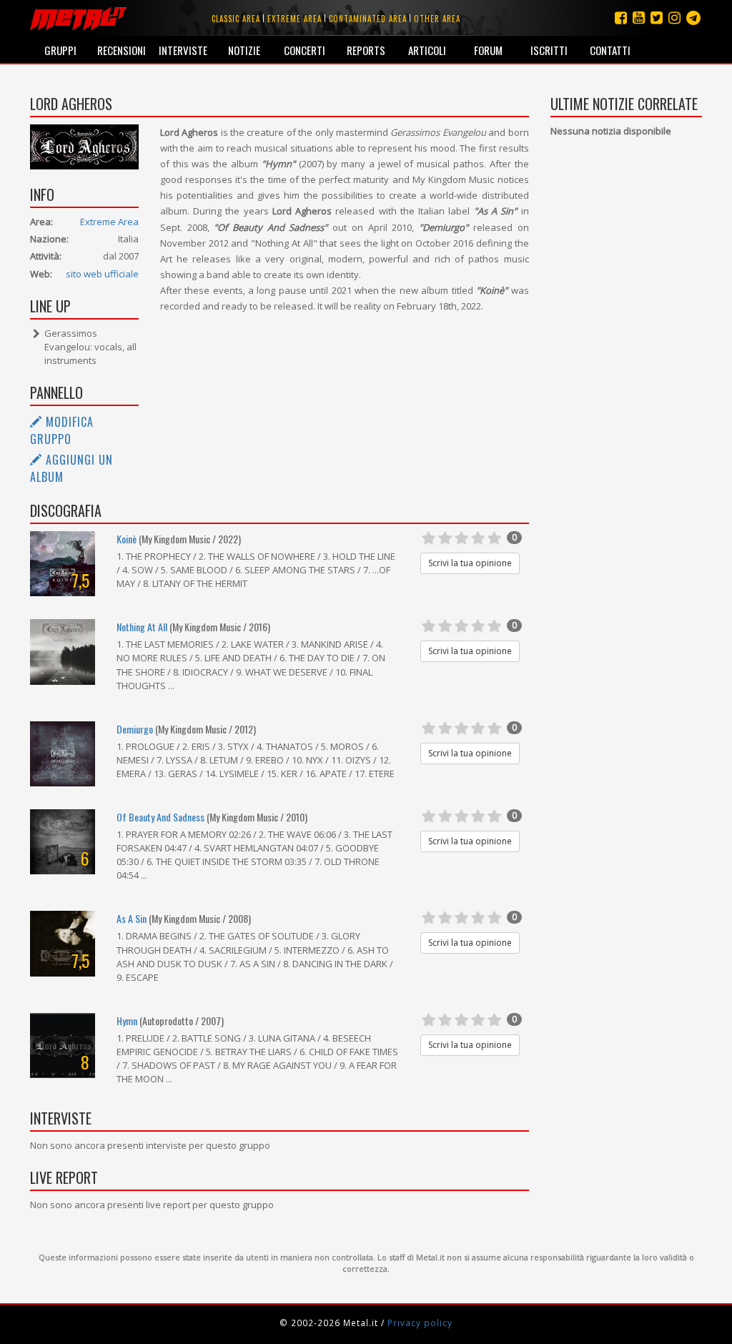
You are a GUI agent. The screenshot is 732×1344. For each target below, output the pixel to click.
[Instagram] (693, 17)
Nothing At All (142, 626)
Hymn (127, 1020)
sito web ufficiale (102, 273)
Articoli (427, 50)
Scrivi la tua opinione (470, 563)
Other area (437, 18)
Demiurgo (135, 728)
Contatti (610, 50)
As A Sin (132, 918)
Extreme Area (109, 221)
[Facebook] (621, 17)
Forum (488, 50)
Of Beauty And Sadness (160, 816)
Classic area (236, 18)
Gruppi (60, 50)
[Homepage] (78, 18)
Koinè (127, 538)
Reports (366, 50)
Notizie (244, 50)
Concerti (304, 50)
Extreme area (294, 18)
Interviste (183, 50)
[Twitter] (657, 17)
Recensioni (121, 50)
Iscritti (549, 50)
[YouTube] (639, 17)
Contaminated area (368, 18)
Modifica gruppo (62, 430)
